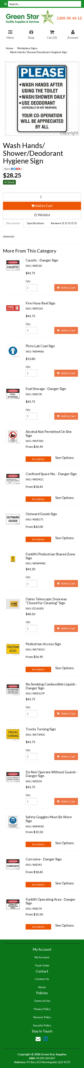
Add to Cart (44, 205)
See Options (38, 459)
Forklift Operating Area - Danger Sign (50, 901)
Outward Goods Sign (41, 514)
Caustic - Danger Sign (42, 260)
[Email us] (38, 1039)
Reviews (56, 223)
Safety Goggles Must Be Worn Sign (49, 819)
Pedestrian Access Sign (43, 644)
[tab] (13, 223)
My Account (42, 957)
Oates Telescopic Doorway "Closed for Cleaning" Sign (46, 601)
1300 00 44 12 (69, 18)
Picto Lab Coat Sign (40, 346)
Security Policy (42, 1025)
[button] (42, 215)
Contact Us (42, 979)
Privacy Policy (42, 1009)
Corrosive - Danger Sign (44, 859)
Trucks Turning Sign (41, 729)
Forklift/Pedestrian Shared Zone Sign (50, 556)
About (42, 987)
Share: (7, 168)
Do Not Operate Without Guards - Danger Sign (52, 774)
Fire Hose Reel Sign (40, 303)
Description (13, 223)
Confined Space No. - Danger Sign (51, 474)
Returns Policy (42, 1017)
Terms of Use (42, 1000)
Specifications (35, 223)
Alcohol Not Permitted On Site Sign (49, 433)
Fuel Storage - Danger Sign (46, 388)
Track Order (42, 965)
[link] (45, 1039)
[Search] (5, 4)
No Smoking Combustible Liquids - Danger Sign (51, 686)
